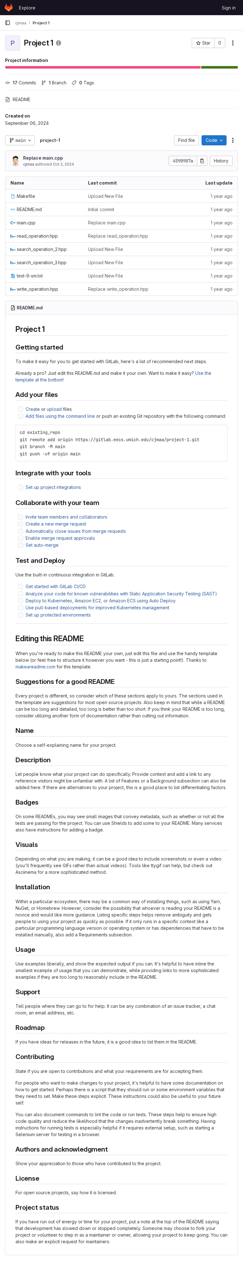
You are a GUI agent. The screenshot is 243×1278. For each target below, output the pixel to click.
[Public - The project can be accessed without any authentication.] (58, 43)
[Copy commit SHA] (202, 161)
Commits (24, 82)
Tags (86, 82)
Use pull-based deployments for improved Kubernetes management (97, 607)
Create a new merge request (56, 523)
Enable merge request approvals (60, 538)
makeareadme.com (35, 666)
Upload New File (105, 196)
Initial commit (101, 209)
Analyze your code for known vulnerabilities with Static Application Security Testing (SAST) (121, 593)
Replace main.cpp (43, 158)
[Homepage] (8, 8)
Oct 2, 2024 (63, 164)
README (21, 99)
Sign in (229, 7)
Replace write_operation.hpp (118, 289)
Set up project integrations (53, 487)
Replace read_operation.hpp (118, 236)
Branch (57, 82)
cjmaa (28, 164)
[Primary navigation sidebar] (8, 23)
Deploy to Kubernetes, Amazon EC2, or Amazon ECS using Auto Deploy (101, 600)
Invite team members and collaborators (66, 517)
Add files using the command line (60, 416)
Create (33, 409)
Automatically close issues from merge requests (76, 531)
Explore (27, 7)
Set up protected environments (58, 615)
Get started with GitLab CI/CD (56, 586)
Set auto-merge (42, 545)
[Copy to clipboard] (220, 432)
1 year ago (222, 196)
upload (54, 409)
